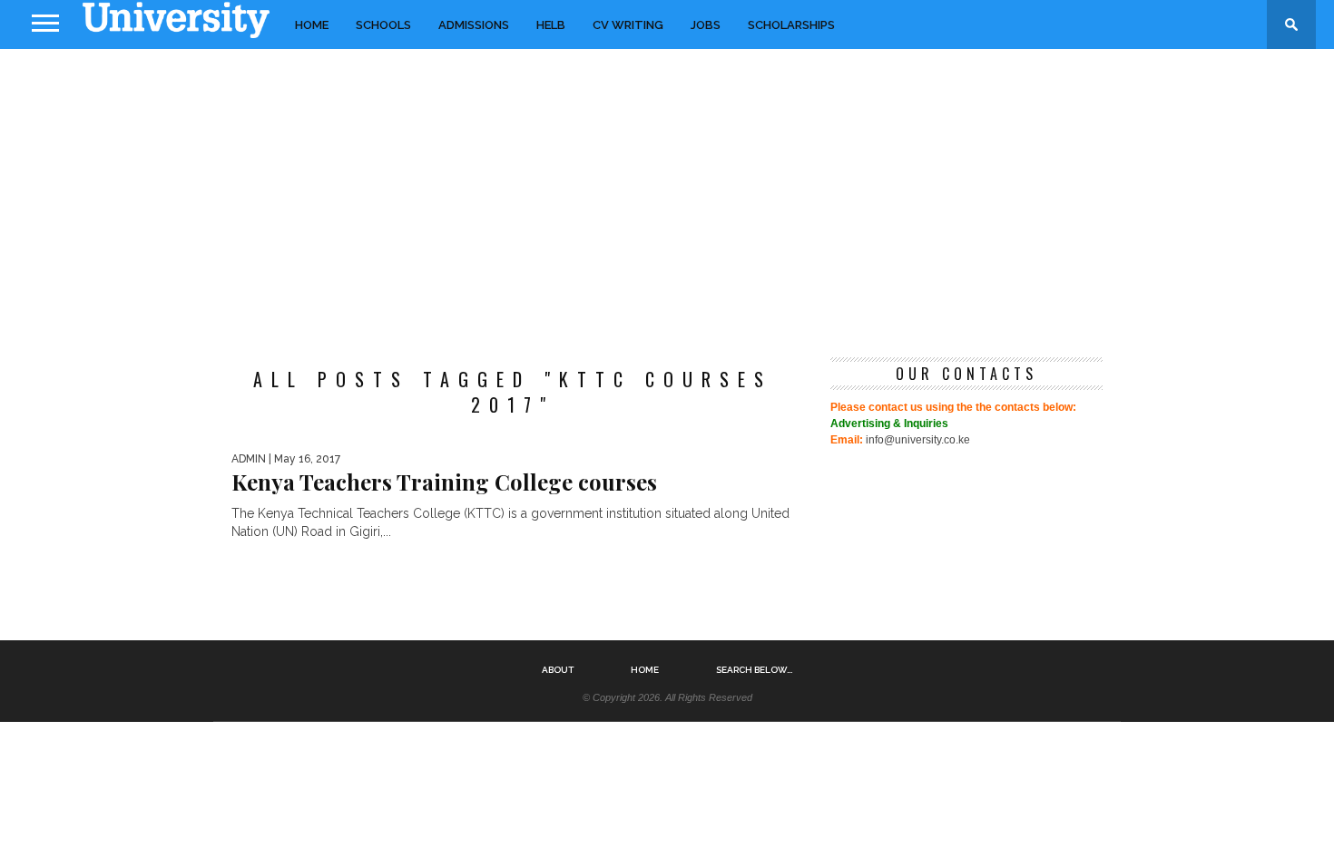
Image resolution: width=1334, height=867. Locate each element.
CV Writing (628, 25)
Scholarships (791, 25)
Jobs (706, 25)
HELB (550, 25)
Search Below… (754, 670)
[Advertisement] (667, 194)
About (558, 670)
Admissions (473, 25)
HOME (312, 25)
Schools (383, 25)
